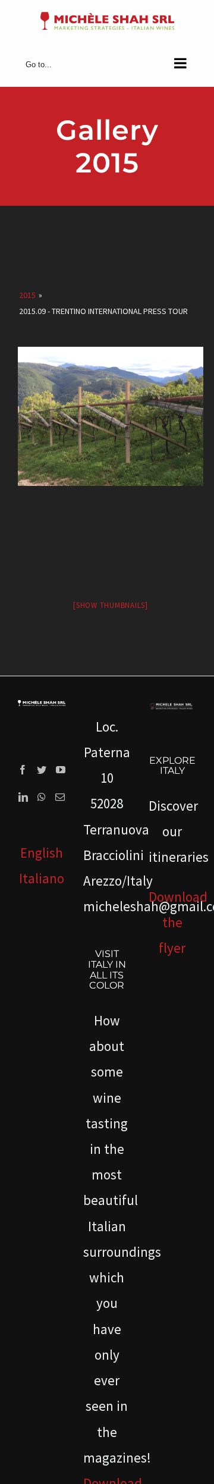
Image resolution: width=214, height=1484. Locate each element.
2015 (27, 295)
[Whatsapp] (41, 797)
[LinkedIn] (23, 797)
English (41, 852)
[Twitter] (41, 769)
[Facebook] (22, 769)
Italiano (41, 878)
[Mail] (60, 797)
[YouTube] (60, 769)
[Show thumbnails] (110, 605)
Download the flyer (178, 922)
